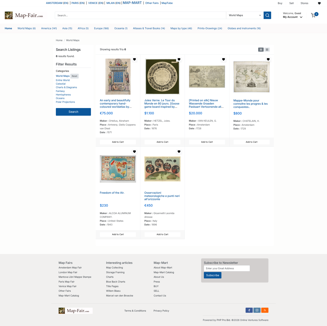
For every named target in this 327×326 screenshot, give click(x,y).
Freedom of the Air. (112, 192)
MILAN (110, 3)
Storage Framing (115, 272)
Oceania (121, 28)
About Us (159, 277)
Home (8, 28)
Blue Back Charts (115, 281)
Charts (109, 277)
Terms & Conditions (135, 310)
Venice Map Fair (67, 286)
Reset (74, 76)
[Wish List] (134, 59)
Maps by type (181, 28)
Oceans (60, 98)
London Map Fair (68, 272)
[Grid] (261, 50)
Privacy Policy (161, 310)
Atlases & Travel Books (149, 28)
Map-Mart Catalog (69, 295)
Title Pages (112, 286)
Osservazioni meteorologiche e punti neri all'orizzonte (162, 196)
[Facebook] (249, 310)
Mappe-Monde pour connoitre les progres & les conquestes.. (250, 104)
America (49, 28)
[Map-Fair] (26, 15)
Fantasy (60, 91)
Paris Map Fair (66, 281)
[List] (267, 50)
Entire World (63, 80)
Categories (62, 71)
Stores (304, 3)
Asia (67, 28)
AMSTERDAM (54, 3)
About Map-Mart (163, 267)
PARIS (75, 3)
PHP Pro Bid (223, 320)
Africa (83, 28)
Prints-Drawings (210, 28)
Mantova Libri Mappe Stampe (75, 277)
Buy (280, 3)
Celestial (61, 83)
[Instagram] (257, 310)
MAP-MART (132, 3)
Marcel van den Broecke (119, 295)
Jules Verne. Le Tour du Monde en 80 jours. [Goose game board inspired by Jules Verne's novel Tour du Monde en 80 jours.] (162, 107)
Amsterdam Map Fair (70, 267)
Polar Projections (65, 102)
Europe (101, 28)
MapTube (167, 3)
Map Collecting (114, 267)
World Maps (27, 28)
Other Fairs (152, 3)
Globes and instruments (244, 28)
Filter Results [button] (67, 64)
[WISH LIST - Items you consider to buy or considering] (319, 3)
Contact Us (160, 295)
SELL (156, 290)
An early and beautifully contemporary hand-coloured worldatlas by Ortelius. (115, 105)
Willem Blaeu (113, 290)
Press (157, 281)
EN (65, 3)
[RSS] (264, 310)
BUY (156, 286)
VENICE (93, 3)
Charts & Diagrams (66, 87)
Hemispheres (63, 94)
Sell (291, 3)
